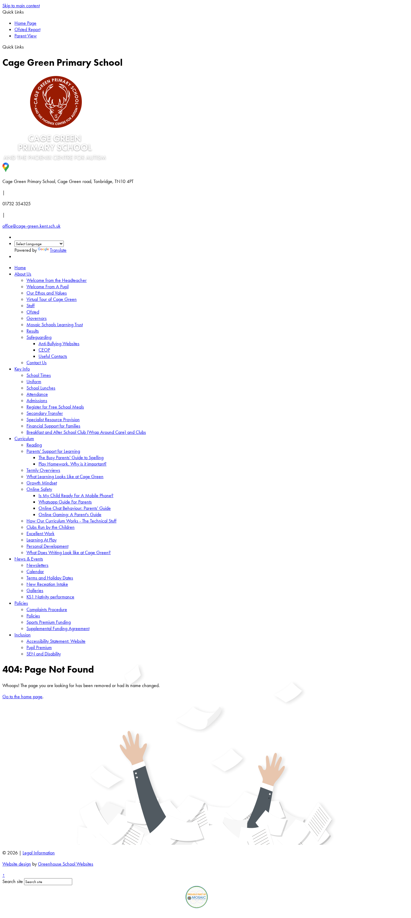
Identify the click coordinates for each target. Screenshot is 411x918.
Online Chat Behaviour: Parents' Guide (75, 508)
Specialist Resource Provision (53, 419)
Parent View (25, 36)
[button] (26, 47)
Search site (12, 881)
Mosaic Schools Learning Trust (54, 324)
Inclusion (22, 635)
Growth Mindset (41, 483)
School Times (38, 375)
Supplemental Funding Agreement (57, 628)
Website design (16, 864)
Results (32, 331)
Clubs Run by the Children (50, 527)
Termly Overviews (43, 470)
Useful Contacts (53, 356)
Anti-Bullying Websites (59, 343)
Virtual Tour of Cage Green (51, 299)
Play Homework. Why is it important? (73, 464)
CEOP (44, 350)
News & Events (28, 559)
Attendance (37, 394)
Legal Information (39, 853)
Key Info (22, 369)
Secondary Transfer (44, 413)
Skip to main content (21, 5)
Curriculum (24, 438)
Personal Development (47, 546)
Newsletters (37, 565)
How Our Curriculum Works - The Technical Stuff (71, 521)
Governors (36, 318)
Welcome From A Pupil (47, 286)
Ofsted (32, 312)
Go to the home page (22, 696)
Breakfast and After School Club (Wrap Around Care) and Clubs (86, 432)
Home (20, 267)
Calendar (35, 571)
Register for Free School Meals (55, 407)
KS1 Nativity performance (50, 597)
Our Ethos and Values (46, 293)
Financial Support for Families (53, 426)
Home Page (25, 23)
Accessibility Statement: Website (55, 641)
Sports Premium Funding (48, 622)
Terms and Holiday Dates (49, 578)
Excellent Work (40, 533)
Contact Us (36, 362)
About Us (22, 274)
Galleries (34, 590)
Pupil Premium (39, 647)
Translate (58, 250)
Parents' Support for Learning (53, 451)
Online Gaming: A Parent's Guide (70, 514)
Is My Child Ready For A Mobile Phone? (76, 495)
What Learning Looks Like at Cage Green (65, 476)
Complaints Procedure (46, 609)
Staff (30, 305)
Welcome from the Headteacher (56, 280)
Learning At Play (41, 540)
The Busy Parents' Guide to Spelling (71, 457)
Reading (34, 445)
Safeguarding (38, 337)
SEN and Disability (43, 654)
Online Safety (39, 489)
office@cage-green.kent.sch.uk (31, 226)
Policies (21, 603)
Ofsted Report (27, 29)
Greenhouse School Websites (65, 864)
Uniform (33, 381)
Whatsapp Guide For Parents (65, 502)
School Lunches (40, 388)
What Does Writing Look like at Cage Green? (68, 552)
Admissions (36, 400)
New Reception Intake (47, 584)
